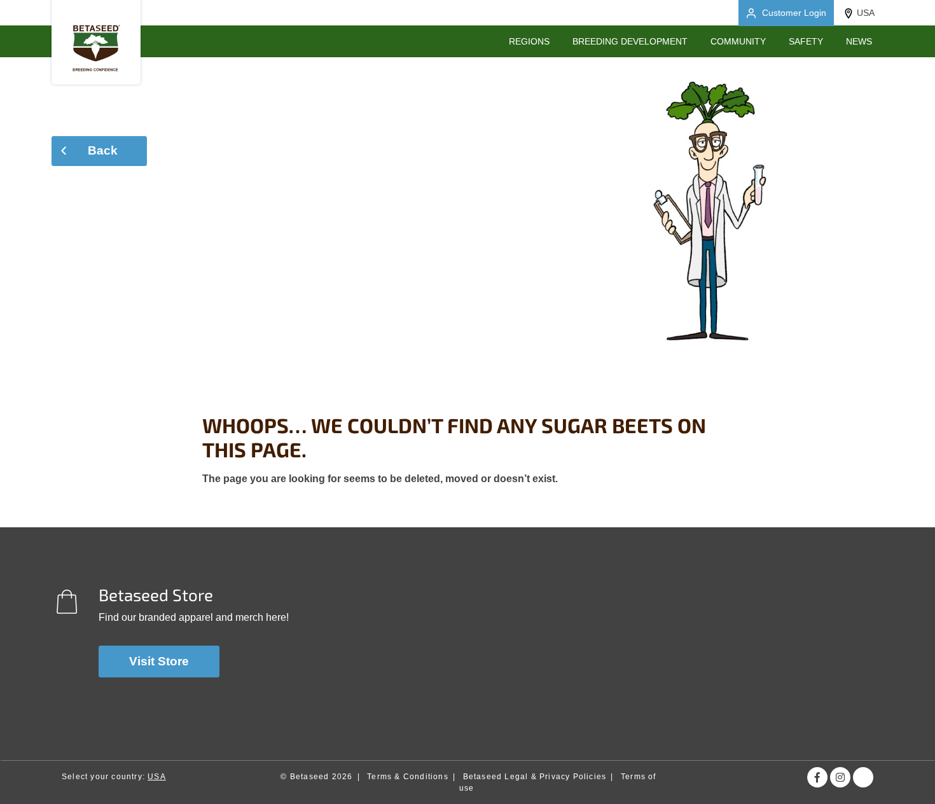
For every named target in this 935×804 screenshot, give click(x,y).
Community (738, 41)
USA (866, 13)
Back (103, 150)
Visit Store (159, 661)
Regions (529, 41)
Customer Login (794, 13)
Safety (806, 41)
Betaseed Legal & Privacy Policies (535, 776)
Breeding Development (630, 41)
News (859, 41)
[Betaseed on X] (863, 777)
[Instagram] (840, 777)
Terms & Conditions (407, 776)
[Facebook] (817, 777)
